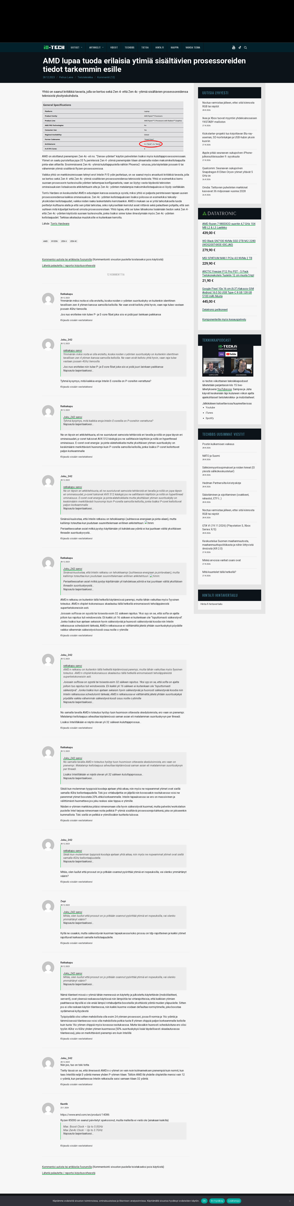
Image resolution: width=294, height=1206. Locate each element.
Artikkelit (95, 47)
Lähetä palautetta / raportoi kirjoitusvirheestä (68, 265)
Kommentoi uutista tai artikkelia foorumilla (67, 259)
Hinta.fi (160, 47)
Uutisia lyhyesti (215, 92)
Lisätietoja (234, 1200)
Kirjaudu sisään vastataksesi (76, 320)
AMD (45, 241)
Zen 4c (73, 241)
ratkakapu (66, 294)
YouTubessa (224, 389)
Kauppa (175, 47)
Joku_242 (66, 339)
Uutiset (75, 47)
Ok (204, 1200)
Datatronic (220, 213)
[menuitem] (77, 47)
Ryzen (54, 241)
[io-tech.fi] (54, 47)
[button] (234, 47)
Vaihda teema (193, 47)
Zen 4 (64, 241)
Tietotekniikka (85, 77)
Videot (114, 47)
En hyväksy (217, 1200)
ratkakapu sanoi (72, 350)
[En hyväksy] (289, 1201)
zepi (63, 901)
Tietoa (145, 47)
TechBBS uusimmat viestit (223, 434)
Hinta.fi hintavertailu (211, 604)
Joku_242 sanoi (72, 417)
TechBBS (129, 47)
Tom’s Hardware (60, 223)
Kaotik (64, 1103)
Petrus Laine (66, 77)
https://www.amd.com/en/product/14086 (84, 1114)
